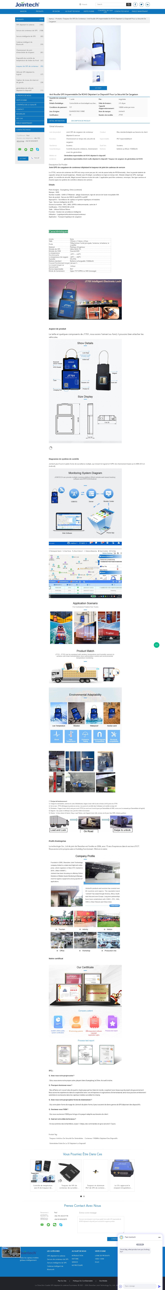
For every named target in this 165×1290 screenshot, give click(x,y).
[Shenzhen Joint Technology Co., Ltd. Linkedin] (147, 4)
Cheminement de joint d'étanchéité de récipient (29, 51)
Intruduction (77, 1255)
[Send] (159, 1286)
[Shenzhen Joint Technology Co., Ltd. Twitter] (141, 4)
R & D (97, 1262)
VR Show (56, 11)
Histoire (75, 1259)
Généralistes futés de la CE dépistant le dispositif (67, 1143)
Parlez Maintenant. (140, 11)
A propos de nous (23, 95)
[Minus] (159, 1237)
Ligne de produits (102, 1255)
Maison (23, 11)
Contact (20, 109)
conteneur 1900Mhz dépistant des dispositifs (101, 1138)
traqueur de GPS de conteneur (29, 66)
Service (75, 1262)
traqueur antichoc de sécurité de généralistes (66, 1138)
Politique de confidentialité (83, 1281)
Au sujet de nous (72, 11)
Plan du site (62, 1281)
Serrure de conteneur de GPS (29, 30)
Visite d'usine (89, 11)
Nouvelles (20, 114)
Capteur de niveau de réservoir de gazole (29, 81)
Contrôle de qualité (105, 11)
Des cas (19, 118)
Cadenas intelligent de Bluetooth (29, 43)
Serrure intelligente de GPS (29, 36)
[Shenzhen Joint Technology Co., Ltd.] (19, 149)
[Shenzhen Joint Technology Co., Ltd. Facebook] (135, 4)
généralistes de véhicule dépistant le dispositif (29, 89)
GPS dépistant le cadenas (29, 25)
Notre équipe (77, 1265)
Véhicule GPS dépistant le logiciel (29, 73)
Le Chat (98, 88)
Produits (39, 11)
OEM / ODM (99, 1259)
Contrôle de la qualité (26, 105)
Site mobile (103, 1281)
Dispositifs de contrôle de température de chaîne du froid (29, 59)
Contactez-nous (121, 11)
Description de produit (80, 121)
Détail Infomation (57, 121)
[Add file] (120, 1286)
